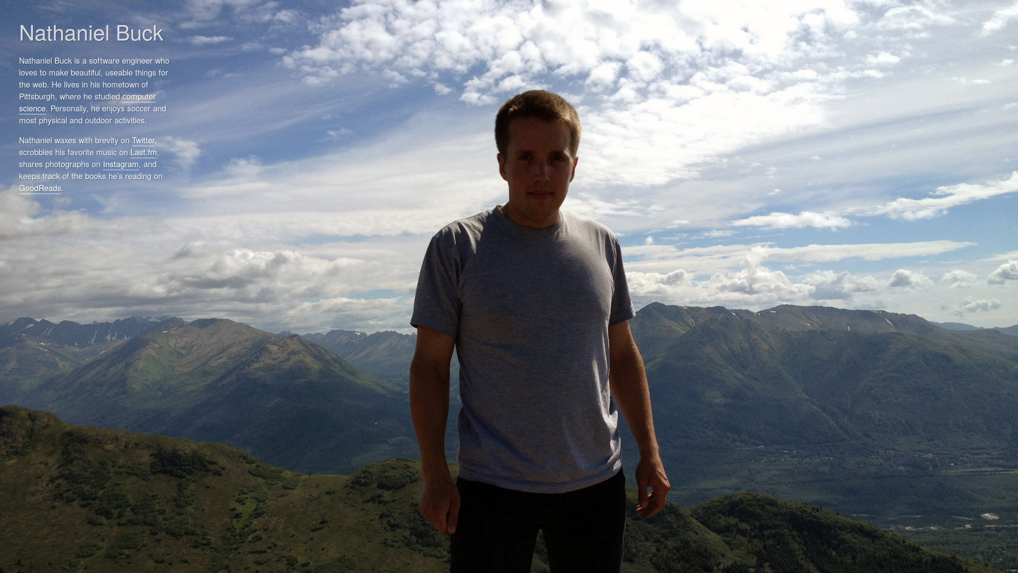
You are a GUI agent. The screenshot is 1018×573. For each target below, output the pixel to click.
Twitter (143, 140)
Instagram (121, 164)
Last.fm (143, 152)
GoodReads (40, 187)
